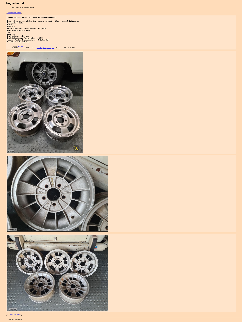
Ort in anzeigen (45, 48)
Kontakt (20, 46)
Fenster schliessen (14, 13)
